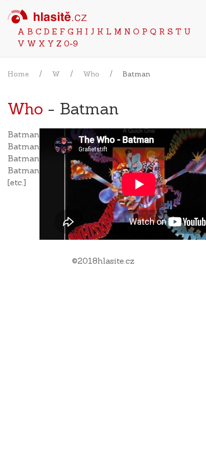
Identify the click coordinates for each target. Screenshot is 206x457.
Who (91, 73)
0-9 (71, 43)
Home (18, 73)
